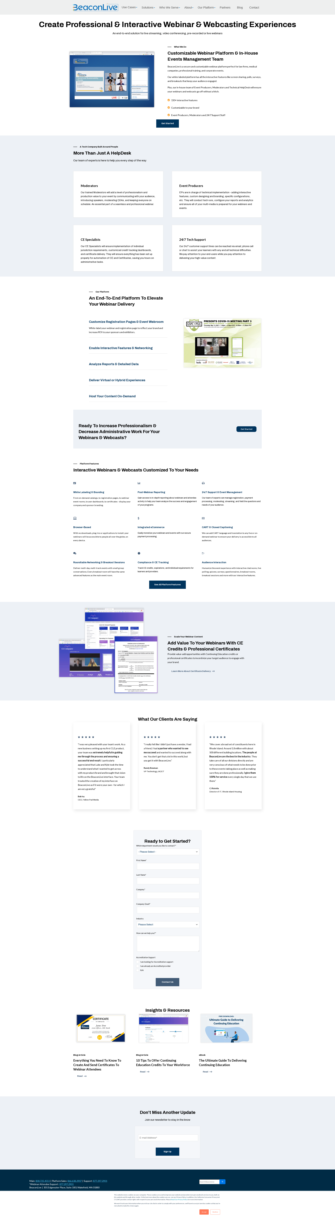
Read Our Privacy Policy (179, 1199)
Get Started (167, 123)
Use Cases (129, 7)
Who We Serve (168, 7)
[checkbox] (154, 966)
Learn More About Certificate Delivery (191, 671)
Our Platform (206, 7)
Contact (254, 7)
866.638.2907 (75, 1180)
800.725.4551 (43, 1180)
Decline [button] (215, 1212)
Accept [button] (204, 1212)
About (188, 7)
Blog (240, 7)
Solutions (147, 7)
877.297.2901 (100, 1180)
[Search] (222, 1181)
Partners (225, 7)
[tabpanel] (222, 343)
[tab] (128, 324)
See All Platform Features (167, 584)
